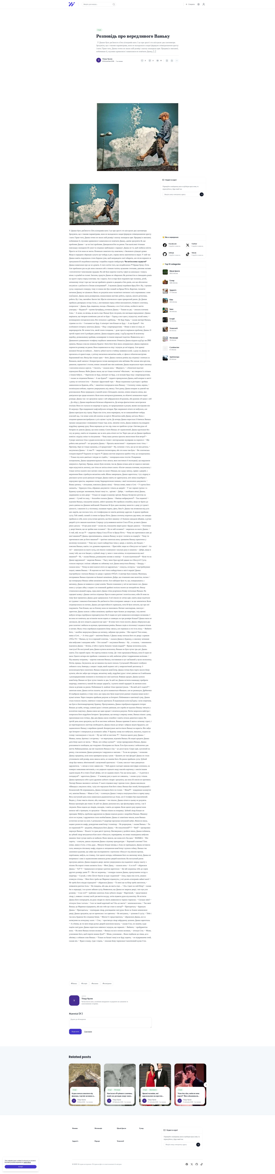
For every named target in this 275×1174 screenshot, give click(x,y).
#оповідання (107, 983)
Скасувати (88, 1031)
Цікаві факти (153, 1090)
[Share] (172, 61)
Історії (99, 30)
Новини (75, 1128)
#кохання (95, 983)
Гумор (141, 1128)
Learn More (27, 1162)
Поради (97, 1141)
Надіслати (75, 1031)
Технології (120, 1141)
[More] (177, 61)
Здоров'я (75, 1141)
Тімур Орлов (107, 59)
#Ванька (74, 983)
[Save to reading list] (167, 61)
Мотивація (117, 1090)
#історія (84, 983)
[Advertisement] (133, 15)
